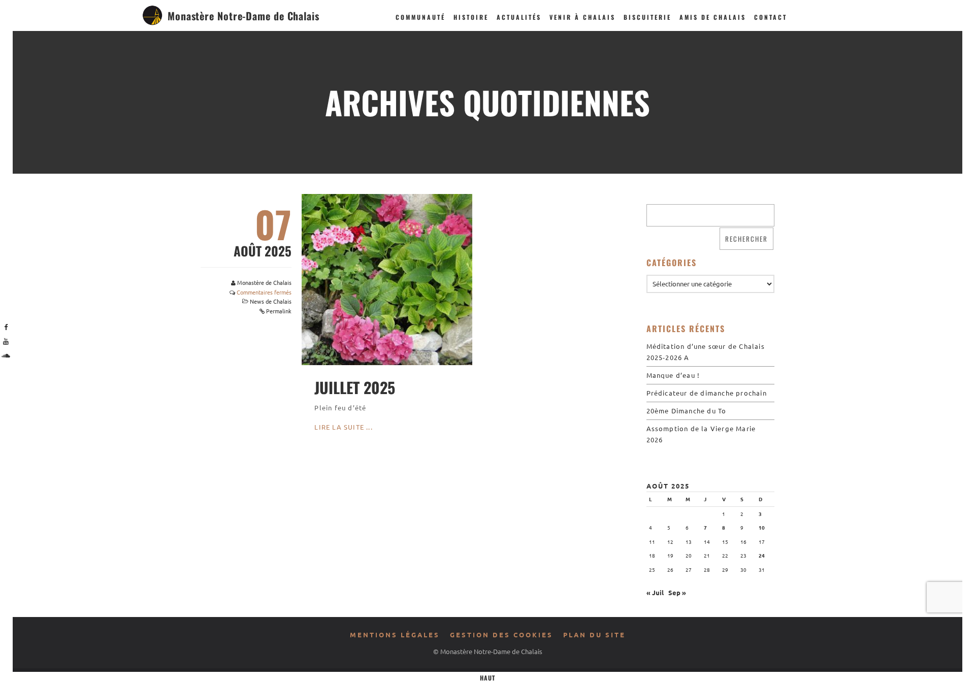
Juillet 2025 (354, 387)
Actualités (519, 17)
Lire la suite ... (343, 427)
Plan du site (594, 634)
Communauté (420, 17)
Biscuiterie (647, 17)
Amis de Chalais (712, 17)
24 (762, 555)
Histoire (471, 17)
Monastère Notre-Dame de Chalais (243, 15)
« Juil (655, 592)
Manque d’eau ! (673, 375)
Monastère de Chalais (264, 282)
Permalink (278, 311)
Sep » (677, 592)
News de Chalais (270, 301)
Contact (770, 17)
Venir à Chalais (582, 17)
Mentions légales (395, 634)
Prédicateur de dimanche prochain (706, 392)
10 (762, 527)
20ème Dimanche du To (686, 410)
